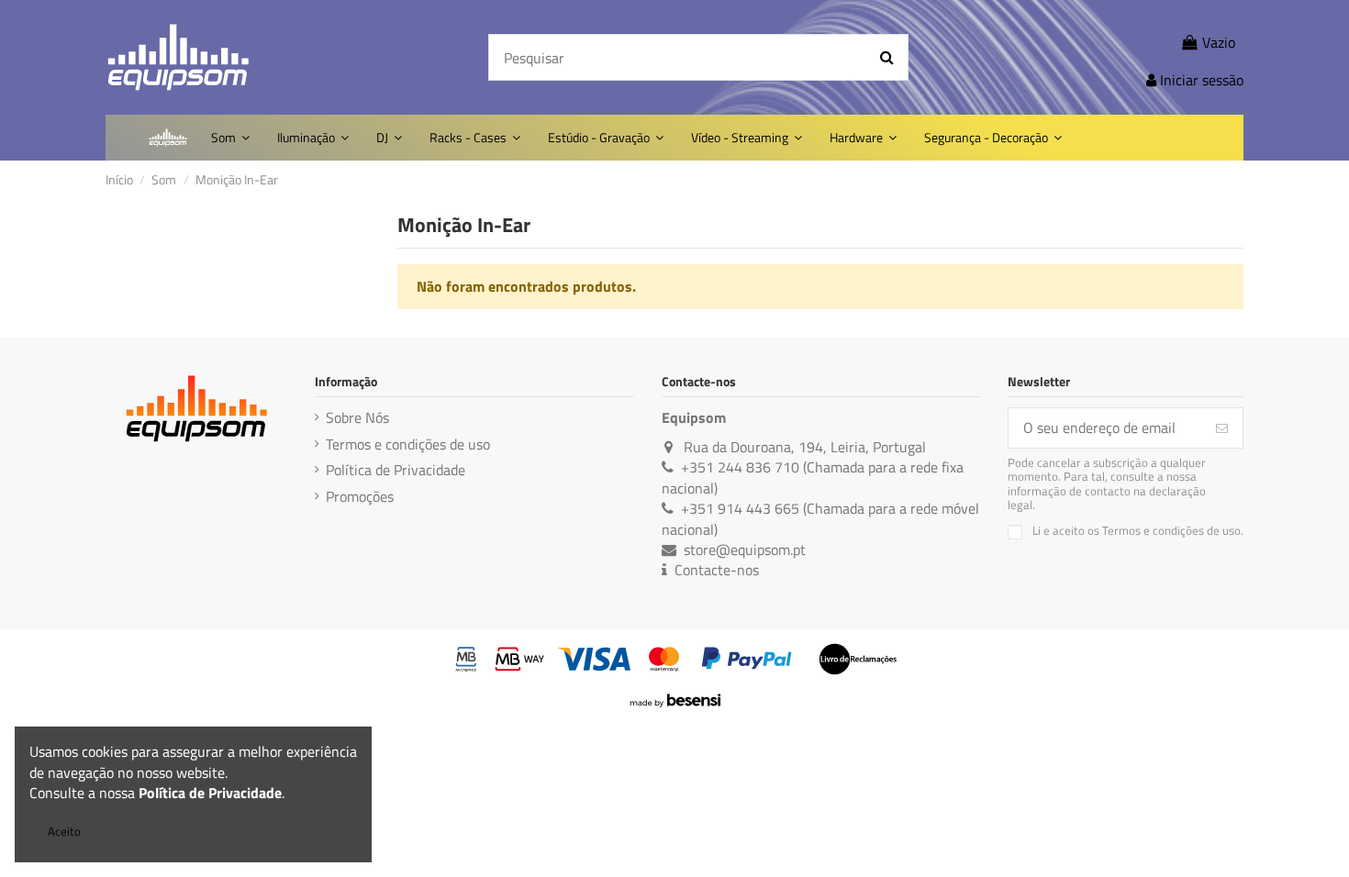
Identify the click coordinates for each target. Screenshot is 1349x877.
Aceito (64, 831)
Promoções (360, 496)
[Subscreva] (1222, 428)
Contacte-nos (716, 570)
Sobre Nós (357, 417)
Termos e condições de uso (408, 444)
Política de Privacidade (395, 470)
